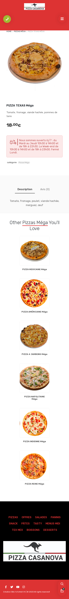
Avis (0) (45, 189)
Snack (13, 523)
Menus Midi (53, 523)
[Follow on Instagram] (23, 587)
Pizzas (13, 517)
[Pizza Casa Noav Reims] (34, 6)
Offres (26, 517)
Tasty (37, 523)
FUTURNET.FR (20, 592)
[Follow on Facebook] (5, 587)
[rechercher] (62, 584)
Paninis (56, 517)
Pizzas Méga (20, 31)
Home (9, 31)
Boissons (33, 529)
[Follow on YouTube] (17, 587)
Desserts (50, 529)
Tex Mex (17, 529)
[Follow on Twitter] (11, 587)
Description (24, 189)
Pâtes (25, 523)
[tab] (25, 189)
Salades (41, 517)
